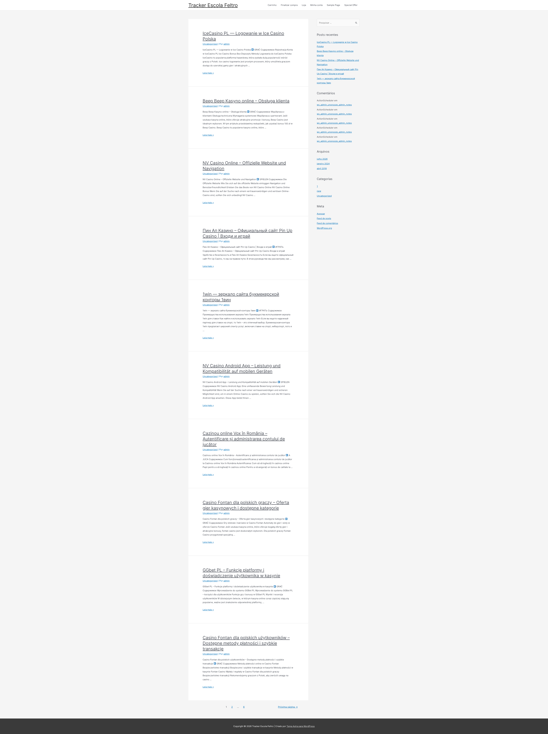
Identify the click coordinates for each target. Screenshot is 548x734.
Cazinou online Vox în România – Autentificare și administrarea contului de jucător (244, 439)
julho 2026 (322, 159)
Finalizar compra (289, 5)
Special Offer (350, 5)
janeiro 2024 (323, 163)
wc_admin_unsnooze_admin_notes (334, 104)
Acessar (321, 213)
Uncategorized (210, 44)
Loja (304, 5)
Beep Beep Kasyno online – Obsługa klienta (246, 100)
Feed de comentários (327, 223)
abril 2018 (322, 168)
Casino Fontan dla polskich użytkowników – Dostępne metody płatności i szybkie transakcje (246, 643)
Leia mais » (208, 73)
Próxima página (288, 707)
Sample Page (333, 5)
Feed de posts (324, 218)
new (319, 191)
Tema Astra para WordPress (301, 726)
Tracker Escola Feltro (213, 5)
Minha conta (316, 5)
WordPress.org (324, 228)
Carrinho (272, 5)
